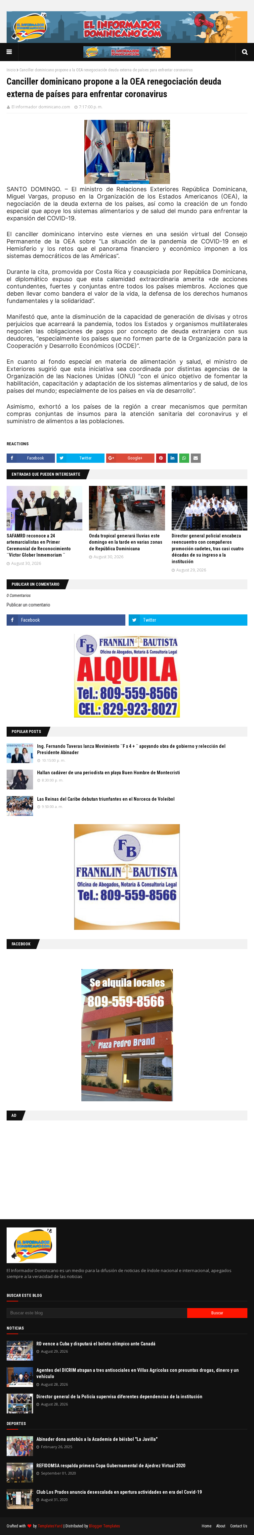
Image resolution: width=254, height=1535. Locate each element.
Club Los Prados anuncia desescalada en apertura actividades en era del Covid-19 (119, 1492)
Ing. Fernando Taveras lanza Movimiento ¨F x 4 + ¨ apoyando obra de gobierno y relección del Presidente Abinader (131, 749)
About (220, 1526)
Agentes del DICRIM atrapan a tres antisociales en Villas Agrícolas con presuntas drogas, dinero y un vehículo (137, 1373)
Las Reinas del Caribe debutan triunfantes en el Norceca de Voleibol (106, 799)
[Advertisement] (48, 1168)
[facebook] (66, 620)
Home (206, 1526)
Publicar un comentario (28, 604)
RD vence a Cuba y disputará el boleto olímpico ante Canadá (95, 1343)
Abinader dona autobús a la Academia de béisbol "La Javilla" (96, 1439)
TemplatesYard (50, 1526)
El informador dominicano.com (41, 107)
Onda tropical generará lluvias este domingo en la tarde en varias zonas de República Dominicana (125, 542)
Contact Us (238, 1526)
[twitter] (188, 620)
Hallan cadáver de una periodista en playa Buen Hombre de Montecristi (108, 772)
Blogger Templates (104, 1526)
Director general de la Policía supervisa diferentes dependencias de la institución (119, 1396)
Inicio (11, 70)
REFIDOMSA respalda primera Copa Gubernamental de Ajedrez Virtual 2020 (110, 1465)
